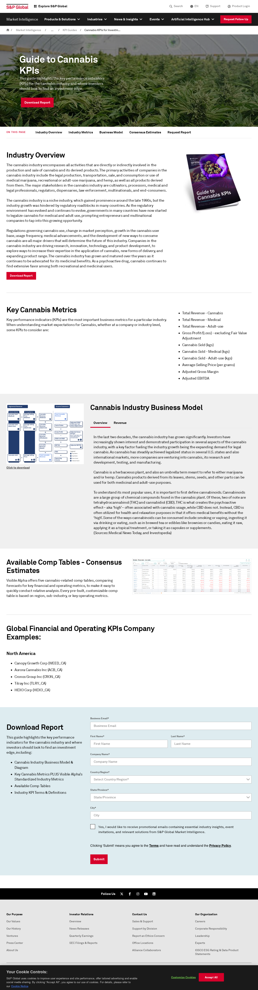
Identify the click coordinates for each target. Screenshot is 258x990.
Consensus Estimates (145, 132)
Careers (200, 921)
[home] (7, 30)
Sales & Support (142, 921)
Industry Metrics (81, 132)
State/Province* (99, 790)
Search (178, 6)
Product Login (241, 6)
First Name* (97, 736)
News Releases (79, 928)
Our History (13, 928)
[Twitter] (122, 894)
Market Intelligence (28, 30)
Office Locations (142, 943)
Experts (200, 943)
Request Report (179, 132)
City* (93, 807)
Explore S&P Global (52, 6)
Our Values (13, 921)
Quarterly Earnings (81, 936)
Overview (75, 921)
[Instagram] (138, 894)
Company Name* (100, 754)
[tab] (100, 423)
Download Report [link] (37, 102)
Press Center (14, 943)
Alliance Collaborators (146, 950)
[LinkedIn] (154, 894)
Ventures (12, 936)
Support (215, 6)
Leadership (202, 936)
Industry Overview (48, 132)
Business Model (111, 132)
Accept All (211, 977)
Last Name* (178, 736)
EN (196, 6)
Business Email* (99, 718)
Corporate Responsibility (211, 928)
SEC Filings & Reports (83, 943)
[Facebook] (130, 894)
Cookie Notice (19, 986)
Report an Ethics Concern (148, 936)
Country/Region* (99, 772)
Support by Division (144, 928)
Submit (99, 859)
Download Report (21, 275)
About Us (12, 950)
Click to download (18, 467)
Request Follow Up (236, 19)
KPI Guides (70, 30)
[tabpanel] (171, 486)
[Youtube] (146, 894)
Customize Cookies (183, 977)
